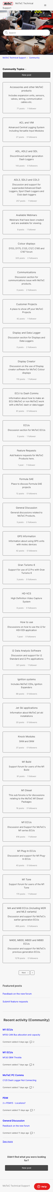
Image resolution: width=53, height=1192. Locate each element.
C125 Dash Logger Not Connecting (19, 1080)
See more (8, 1141)
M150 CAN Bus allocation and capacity (21, 1034)
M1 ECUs (8, 1029)
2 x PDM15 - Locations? (14, 1103)
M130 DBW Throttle (12, 1057)
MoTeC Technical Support (14, 57)
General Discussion (14, 1120)
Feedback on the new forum (17, 993)
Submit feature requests (15, 1001)
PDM (5, 1097)
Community (34, 57)
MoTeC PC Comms (13, 1075)
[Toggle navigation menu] (45, 5)
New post (26, 75)
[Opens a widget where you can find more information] (42, 1187)
